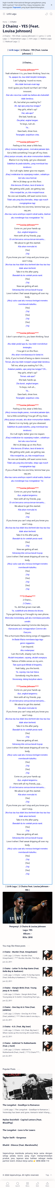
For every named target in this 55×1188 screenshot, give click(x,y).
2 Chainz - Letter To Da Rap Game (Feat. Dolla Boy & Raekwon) (21, 969)
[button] (46, 14)
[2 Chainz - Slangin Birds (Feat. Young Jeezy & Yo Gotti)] (47, 991)
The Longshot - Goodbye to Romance (21, 1105)
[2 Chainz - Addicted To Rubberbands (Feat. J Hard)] (47, 1046)
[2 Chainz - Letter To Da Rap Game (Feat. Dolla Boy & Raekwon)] (47, 972)
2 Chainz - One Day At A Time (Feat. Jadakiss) (19, 1008)
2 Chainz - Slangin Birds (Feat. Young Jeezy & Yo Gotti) (19, 989)
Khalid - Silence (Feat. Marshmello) (20, 1145)
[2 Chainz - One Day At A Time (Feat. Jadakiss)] (47, 1010)
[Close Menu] (51, 5)
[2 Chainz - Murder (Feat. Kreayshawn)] (47, 955)
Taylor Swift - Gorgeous (14, 1137)
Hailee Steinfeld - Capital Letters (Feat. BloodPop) (22, 1121)
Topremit (17, 7)
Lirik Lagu (11, 13)
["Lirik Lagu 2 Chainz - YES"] (27, 908)
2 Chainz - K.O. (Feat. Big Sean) (17, 1026)
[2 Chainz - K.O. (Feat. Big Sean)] (47, 1030)
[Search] (51, 14)
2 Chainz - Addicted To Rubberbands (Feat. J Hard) (19, 1044)
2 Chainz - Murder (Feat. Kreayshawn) (20, 952)
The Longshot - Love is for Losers (19, 1130)
